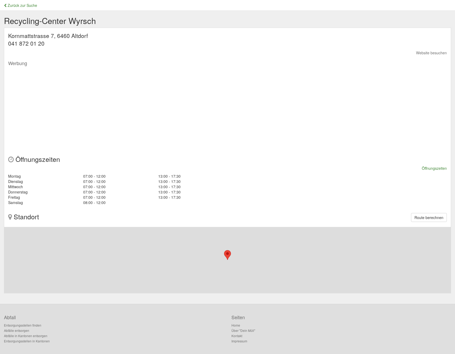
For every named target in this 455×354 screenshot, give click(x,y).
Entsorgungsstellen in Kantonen (27, 341)
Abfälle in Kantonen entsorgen (25, 335)
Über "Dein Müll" (243, 330)
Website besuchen (431, 52)
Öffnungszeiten (434, 168)
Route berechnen (428, 217)
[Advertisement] (166, 105)
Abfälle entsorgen (16, 330)
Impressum (239, 341)
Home (235, 325)
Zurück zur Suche (22, 5)
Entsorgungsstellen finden (22, 325)
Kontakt (236, 335)
